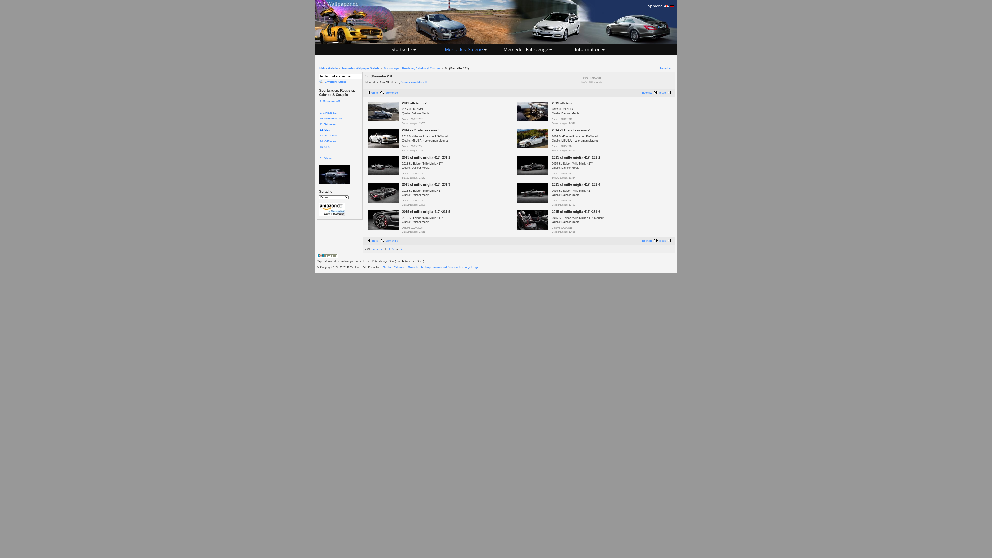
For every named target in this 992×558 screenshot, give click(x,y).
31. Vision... (327, 158)
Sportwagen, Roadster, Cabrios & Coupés (412, 68)
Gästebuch (415, 267)
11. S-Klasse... (329, 124)
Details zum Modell (414, 82)
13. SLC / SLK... (329, 135)
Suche (387, 267)
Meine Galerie (328, 68)
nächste (647, 92)
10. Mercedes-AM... (332, 118)
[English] (666, 6)
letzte (662, 92)
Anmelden (666, 68)
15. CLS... (326, 146)
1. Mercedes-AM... (331, 101)
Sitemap (399, 267)
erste (374, 92)
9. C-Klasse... (328, 112)
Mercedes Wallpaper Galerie (360, 68)
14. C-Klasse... (329, 141)
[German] (672, 6)
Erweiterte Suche (335, 81)
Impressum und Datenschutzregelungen (453, 267)
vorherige (392, 92)
